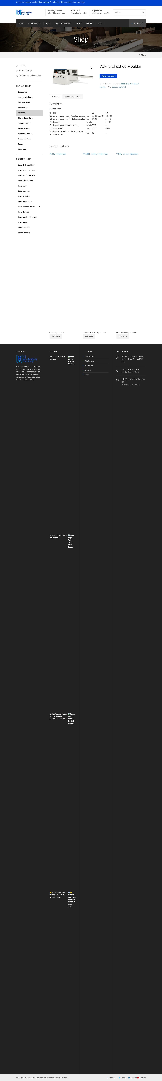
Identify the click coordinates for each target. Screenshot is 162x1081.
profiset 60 (122, 87)
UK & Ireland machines (30, 75)
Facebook (112, 1078)
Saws (87, 375)
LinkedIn (134, 1078)
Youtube (142, 1078)
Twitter (123, 1078)
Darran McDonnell (61, 1078)
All (122, 84)
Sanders (88, 370)
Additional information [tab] (72, 96)
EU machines (25, 71)
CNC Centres (89, 361)
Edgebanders (89, 356)
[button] (92, 68)
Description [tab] (56, 96)
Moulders (126, 84)
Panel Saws (89, 365)
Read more (56, 336)
